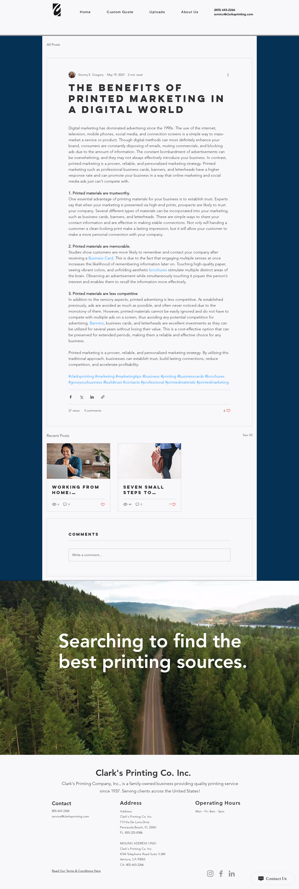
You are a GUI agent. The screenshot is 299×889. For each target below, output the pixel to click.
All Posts (53, 44)
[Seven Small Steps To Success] (149, 461)
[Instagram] (210, 873)
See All (247, 435)
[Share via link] (103, 397)
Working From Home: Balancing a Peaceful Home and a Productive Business (77, 489)
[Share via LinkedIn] (92, 397)
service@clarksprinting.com (70, 816)
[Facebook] (221, 873)
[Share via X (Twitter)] (81, 397)
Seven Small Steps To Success (143, 489)
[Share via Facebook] (71, 397)
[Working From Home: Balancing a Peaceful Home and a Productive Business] (78, 461)
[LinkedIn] (231, 873)
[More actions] (227, 74)
